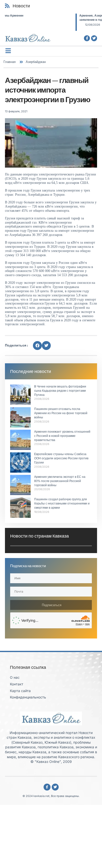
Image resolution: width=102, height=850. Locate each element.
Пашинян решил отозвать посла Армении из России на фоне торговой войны (60, 413)
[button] (37, 345)
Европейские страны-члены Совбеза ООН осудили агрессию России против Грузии (61, 458)
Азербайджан (36, 62)
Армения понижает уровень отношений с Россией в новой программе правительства (62, 436)
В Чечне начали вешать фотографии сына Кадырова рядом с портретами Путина (60, 391)
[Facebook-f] (87, 38)
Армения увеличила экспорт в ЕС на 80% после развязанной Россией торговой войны (59, 481)
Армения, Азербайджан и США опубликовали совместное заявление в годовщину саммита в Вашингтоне (56, 17)
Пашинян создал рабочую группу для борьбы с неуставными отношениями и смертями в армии (62, 503)
